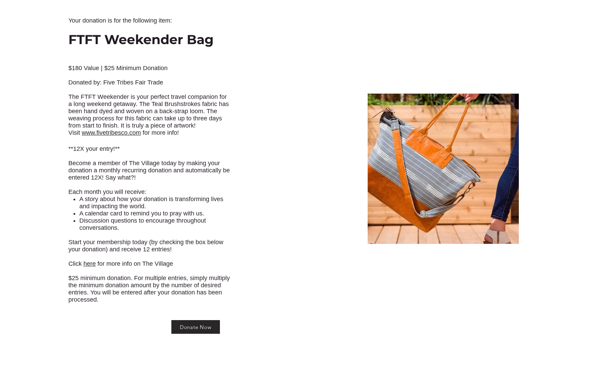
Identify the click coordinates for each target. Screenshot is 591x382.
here (89, 263)
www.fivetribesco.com (111, 132)
